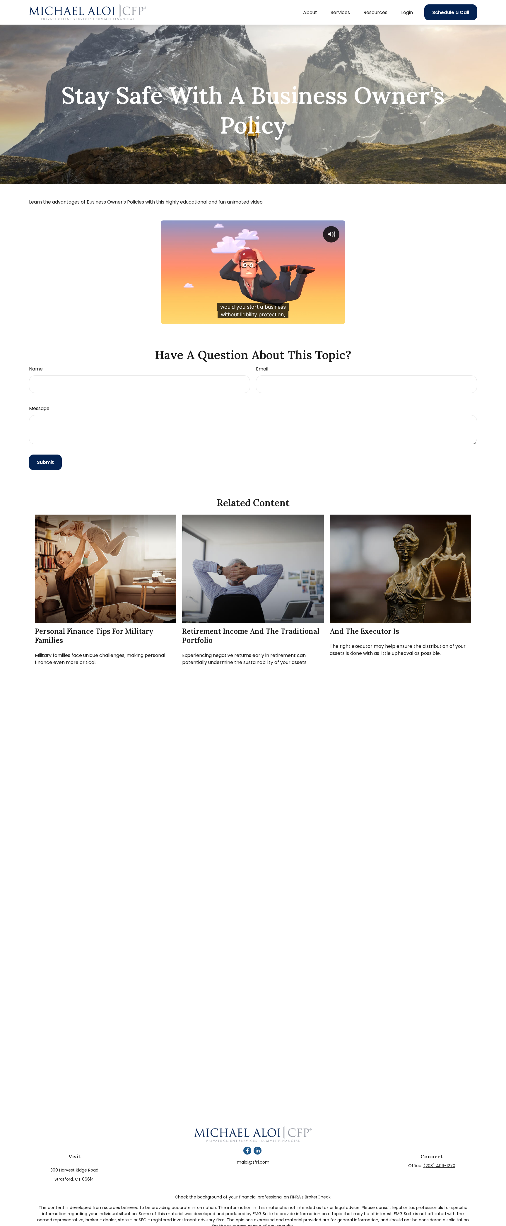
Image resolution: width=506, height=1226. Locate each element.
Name (36, 369)
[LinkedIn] (257, 1151)
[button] (310, 12)
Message (39, 408)
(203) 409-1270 (439, 1166)
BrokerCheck (318, 1197)
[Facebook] (247, 1151)
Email (262, 369)
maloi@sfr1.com (253, 1162)
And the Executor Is (364, 631)
